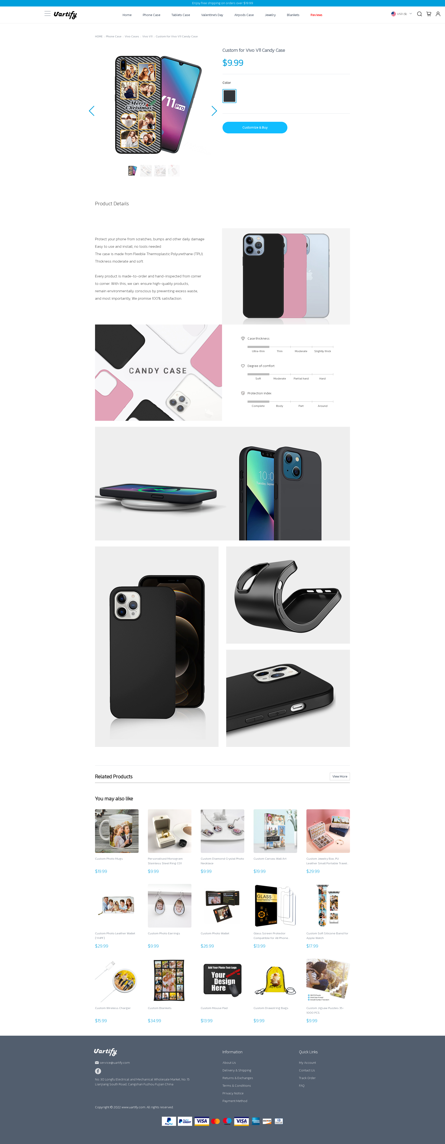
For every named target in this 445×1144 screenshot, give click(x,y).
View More (339, 776)
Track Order (307, 1078)
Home (127, 15)
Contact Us (307, 1070)
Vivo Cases (132, 36)
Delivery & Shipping (236, 1070)
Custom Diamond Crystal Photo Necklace (222, 860)
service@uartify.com (115, 1062)
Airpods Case (244, 15)
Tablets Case (181, 15)
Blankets (293, 15)
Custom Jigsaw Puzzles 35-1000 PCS (325, 1010)
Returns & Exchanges (237, 1078)
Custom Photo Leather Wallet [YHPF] (115, 935)
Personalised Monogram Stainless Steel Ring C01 (165, 860)
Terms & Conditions (236, 1085)
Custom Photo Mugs (109, 858)
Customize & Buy (255, 127)
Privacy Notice (233, 1093)
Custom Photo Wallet (215, 933)
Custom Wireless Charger (113, 1008)
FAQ (302, 1085)
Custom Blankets (160, 1008)
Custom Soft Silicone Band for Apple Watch (327, 935)
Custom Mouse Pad (214, 1008)
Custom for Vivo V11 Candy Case (177, 36)
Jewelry (270, 15)
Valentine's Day (212, 15)
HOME (99, 36)
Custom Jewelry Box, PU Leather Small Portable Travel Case (326, 860)
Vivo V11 (147, 36)
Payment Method (234, 1101)
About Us (229, 1062)
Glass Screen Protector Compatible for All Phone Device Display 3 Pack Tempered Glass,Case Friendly (275, 935)
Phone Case (151, 15)
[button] (92, 111)
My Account (307, 1062)
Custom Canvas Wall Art (270, 858)
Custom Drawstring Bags (271, 1008)
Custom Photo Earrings (164, 933)
